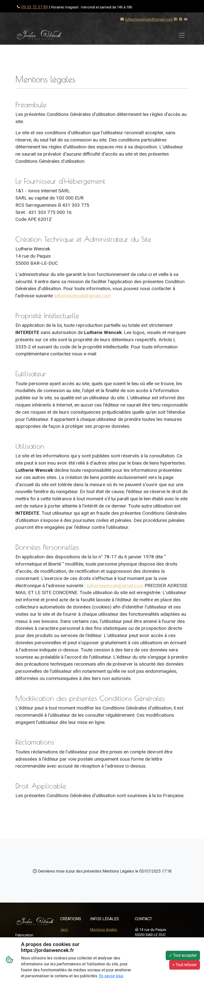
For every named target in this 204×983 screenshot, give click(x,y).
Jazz (64, 930)
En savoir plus (111, 976)
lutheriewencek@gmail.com (149, 19)
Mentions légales (103, 930)
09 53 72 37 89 (34, 7)
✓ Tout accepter (183, 955)
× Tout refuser (184, 964)
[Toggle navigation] (182, 35)
